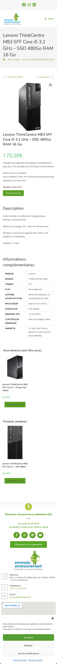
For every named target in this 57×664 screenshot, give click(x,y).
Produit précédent (15, 77)
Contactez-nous (13, 193)
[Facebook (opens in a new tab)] (24, 5)
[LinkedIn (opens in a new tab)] (34, 5)
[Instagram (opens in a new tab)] (29, 5)
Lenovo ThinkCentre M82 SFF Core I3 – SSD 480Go (15, 465)
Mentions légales (20, 660)
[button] (52, 618)
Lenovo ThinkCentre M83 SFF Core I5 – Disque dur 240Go (15, 387)
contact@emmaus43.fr (20, 597)
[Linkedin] (32, 535)
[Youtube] (40, 535)
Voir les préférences (28, 653)
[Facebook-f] (16, 535)
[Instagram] (24, 535)
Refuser (28, 645)
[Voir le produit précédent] (5, 77)
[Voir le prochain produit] (52, 77)
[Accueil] (4, 59)
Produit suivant (43, 77)
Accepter (28, 637)
